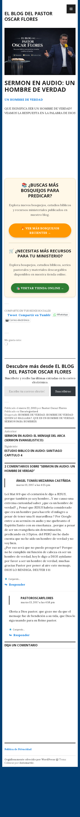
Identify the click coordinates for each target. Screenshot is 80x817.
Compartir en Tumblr (35, 314)
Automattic (26, 762)
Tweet (12, 314)
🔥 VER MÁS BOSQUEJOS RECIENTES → (40, 230)
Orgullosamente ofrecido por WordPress (29, 759)
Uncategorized (29, 411)
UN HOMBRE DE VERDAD (23, 99)
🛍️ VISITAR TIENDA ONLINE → (40, 288)
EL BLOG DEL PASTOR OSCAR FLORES (28, 16)
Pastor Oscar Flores (54, 408)
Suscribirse (63, 391)
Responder (17, 584)
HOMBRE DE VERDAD (31, 414)
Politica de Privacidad (18, 749)
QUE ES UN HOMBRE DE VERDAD (53, 418)
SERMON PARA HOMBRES (20, 421)
